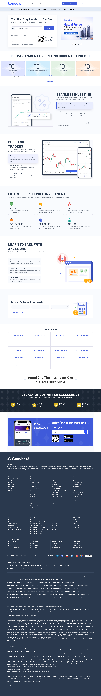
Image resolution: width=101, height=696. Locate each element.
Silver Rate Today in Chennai (56, 588)
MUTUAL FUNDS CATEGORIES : (15, 597)
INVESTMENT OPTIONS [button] (36, 475)
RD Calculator (55, 494)
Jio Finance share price (78, 547)
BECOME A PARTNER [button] (35, 514)
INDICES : (9, 576)
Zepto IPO (75, 523)
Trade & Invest (11, 9)
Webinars (10, 488)
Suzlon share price (12, 543)
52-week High (55, 521)
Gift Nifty (82, 576)
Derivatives (75, 490)
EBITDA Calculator (56, 498)
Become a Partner (55, 9)
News (38, 9)
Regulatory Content (23, 676)
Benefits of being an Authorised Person (39, 521)
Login (81, 4)
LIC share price (76, 549)
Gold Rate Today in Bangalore (82, 585)
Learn (33, 9)
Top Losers (54, 527)
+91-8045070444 (32, 666)
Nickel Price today (54, 591)
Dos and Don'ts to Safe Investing (38, 676)
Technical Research (12, 523)
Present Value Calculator (57, 496)
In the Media (11, 484)
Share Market (76, 486)
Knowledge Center (12, 515)
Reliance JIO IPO (76, 517)
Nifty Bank (21, 576)
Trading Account (77, 480)
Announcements (55, 517)
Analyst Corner (76, 500)
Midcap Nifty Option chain (44, 582)
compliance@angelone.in (43, 663)
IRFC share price (12, 541)
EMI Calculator (55, 503)
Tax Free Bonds (33, 502)
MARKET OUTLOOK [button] (56, 514)
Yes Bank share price (12, 549)
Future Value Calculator (57, 488)
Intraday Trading (77, 484)
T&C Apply (86, 676)
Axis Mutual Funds (47, 594)
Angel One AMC (21, 562)
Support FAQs (34, 555)
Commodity (32, 496)
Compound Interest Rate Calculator (60, 490)
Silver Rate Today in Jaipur (71, 588)
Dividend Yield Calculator (57, 486)
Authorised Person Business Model (37, 527)
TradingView (39, 568)
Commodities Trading (78, 492)
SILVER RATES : (11, 588)
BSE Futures (58, 579)
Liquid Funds (35, 597)
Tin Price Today (76, 591)
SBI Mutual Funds (37, 594)
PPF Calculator (55, 502)
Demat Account (76, 478)
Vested (33, 568)
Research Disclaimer (12, 676)
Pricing (65, 9)
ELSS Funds (27, 597)
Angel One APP (19, 565)
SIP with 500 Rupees (34, 482)
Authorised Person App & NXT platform (39, 529)
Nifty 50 (15, 576)
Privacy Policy (34, 671)
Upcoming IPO (33, 486)
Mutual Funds (33, 478)
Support (71, 9)
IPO (74, 488)
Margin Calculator (56, 478)
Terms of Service (43, 671)
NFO (31, 484)
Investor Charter (49, 678)
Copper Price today (21, 591)
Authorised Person (77, 498)
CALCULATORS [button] (55, 475)
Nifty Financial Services (32, 576)
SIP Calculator (55, 480)
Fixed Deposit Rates (64, 565)
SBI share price (33, 547)
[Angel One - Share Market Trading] (14, 3)
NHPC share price (34, 543)
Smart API (56, 565)
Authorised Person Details (36, 531)
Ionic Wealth (29, 562)
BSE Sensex (61, 576)
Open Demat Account (69, 4)
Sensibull (17, 568)
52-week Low (55, 523)
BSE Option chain (69, 582)
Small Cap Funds (44, 597)
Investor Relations (12, 486)
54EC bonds (32, 503)
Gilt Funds (61, 597)
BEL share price (55, 549)
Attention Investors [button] (13, 605)
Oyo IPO (75, 519)
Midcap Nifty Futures (38, 579)
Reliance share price (77, 541)
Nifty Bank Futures (27, 579)
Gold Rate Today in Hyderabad (66, 585)
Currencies (32, 494)
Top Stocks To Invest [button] (14, 539)
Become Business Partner (35, 515)
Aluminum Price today (33, 591)
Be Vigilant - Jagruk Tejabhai (14, 529)
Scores (48, 676)
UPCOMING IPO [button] (77, 514)
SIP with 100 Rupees (34, 480)
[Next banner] (81, 44)
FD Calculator (55, 492)
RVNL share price (34, 545)
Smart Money (11, 517)
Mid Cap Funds (69, 597)
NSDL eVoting (86, 678)
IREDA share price (12, 545)
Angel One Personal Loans (38, 678)
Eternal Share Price (56, 547)
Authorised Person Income (36, 523)
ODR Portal (9, 681)
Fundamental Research (13, 521)
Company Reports (12, 525)
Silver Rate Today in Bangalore (40, 588)
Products (45, 9)
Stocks (31, 476)
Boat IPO (75, 521)
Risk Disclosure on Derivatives (21, 681)
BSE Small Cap (69, 576)
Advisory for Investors (60, 678)
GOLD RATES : (10, 585)
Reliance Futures (49, 579)
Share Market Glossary (57, 519)
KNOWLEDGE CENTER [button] (78, 475)
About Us (10, 480)
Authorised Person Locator (36, 533)
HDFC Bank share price (35, 541)
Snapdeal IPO (76, 527)
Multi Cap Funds (78, 597)
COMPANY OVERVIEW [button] (13, 475)
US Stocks (32, 490)
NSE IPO (75, 515)
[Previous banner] (73, 44)
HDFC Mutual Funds (58, 594)
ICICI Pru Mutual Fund (70, 594)
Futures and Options (34, 488)
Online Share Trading (77, 482)
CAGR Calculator (55, 484)
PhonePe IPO (76, 525)
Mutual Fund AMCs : (12, 594)
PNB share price (55, 545)
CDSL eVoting (78, 678)
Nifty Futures (17, 579)
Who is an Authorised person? (36, 519)
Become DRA (33, 517)
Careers (10, 490)
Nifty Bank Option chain (30, 582)
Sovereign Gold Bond (34, 505)
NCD (31, 498)
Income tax (75, 496)
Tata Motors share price (13, 547)
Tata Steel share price (57, 541)
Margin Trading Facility (47, 565)
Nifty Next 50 (42, 576)
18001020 (25, 555)
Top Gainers (54, 525)
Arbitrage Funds (53, 597)
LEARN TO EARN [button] (12, 514)
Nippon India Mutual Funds (83, 594)
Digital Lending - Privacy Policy (22, 678)
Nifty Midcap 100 (52, 576)
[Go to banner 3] (78, 44)
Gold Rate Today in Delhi (36, 585)
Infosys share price (77, 543)
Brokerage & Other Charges (14, 478)
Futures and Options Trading (79, 494)
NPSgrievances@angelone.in (13, 664)
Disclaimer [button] (10, 646)
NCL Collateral (70, 678)
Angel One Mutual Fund (25, 594)
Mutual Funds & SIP (23, 9)
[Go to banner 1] (75, 44)
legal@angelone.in (46, 668)
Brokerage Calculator (56, 476)
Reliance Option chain (58, 582)
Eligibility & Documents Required (37, 525)
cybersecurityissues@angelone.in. (49, 666)
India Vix (76, 576)
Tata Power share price (35, 549)
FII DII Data (54, 529)
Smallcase (22, 568)
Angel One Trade (28, 565)
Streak (28, 568)
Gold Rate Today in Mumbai (22, 585)
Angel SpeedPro (37, 565)
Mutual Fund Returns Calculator (59, 500)
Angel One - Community (13, 527)
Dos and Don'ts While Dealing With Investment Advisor (65, 676)
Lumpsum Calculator (56, 482)
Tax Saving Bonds (34, 507)
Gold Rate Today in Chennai (50, 585)
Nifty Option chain (18, 582)
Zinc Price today (44, 591)
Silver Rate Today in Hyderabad (23, 588)
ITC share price (76, 545)
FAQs (81, 676)
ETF (31, 492)
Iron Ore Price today (66, 591)
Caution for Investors (35, 681)
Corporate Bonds (34, 500)
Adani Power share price (57, 543)
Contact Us (11, 482)
